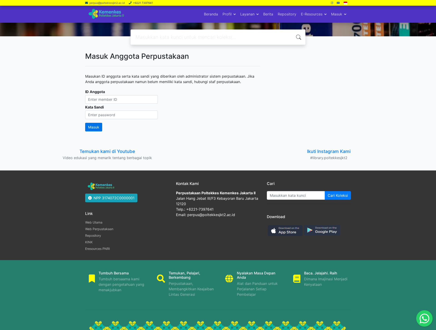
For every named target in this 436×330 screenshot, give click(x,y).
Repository (287, 14)
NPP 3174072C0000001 (114, 198)
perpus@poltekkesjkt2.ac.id (107, 3)
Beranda (211, 14)
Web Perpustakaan (99, 229)
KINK (89, 242)
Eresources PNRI (97, 249)
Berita (268, 14)
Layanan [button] (247, 14)
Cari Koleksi (338, 195)
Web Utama (93, 222)
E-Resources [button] (311, 14)
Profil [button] (227, 14)
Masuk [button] (336, 14)
